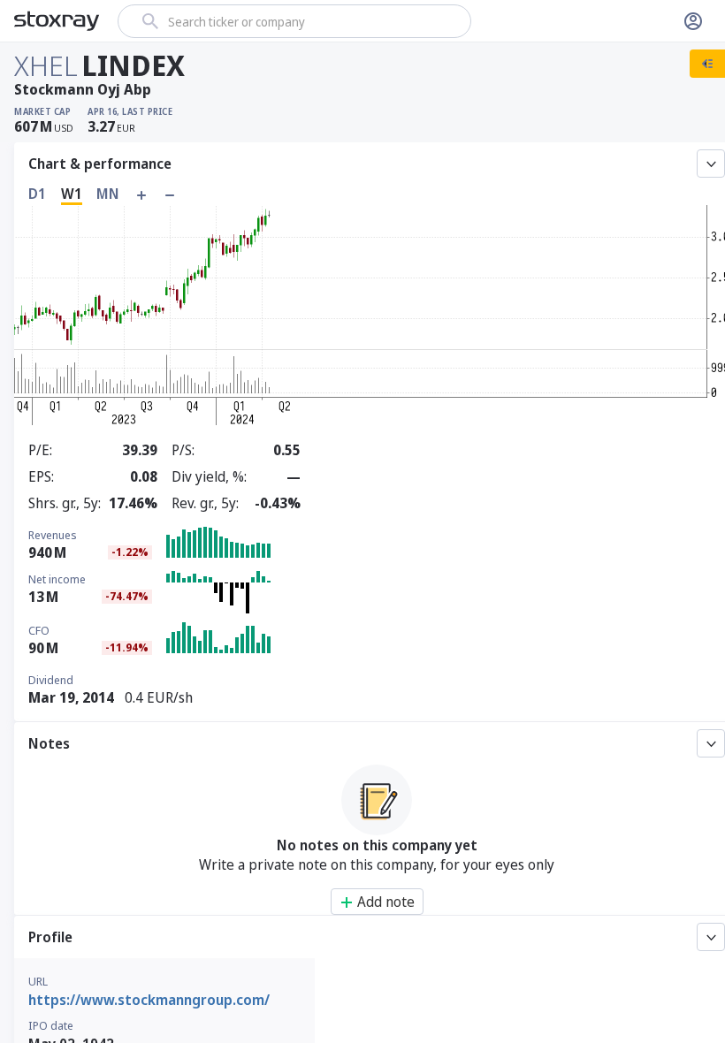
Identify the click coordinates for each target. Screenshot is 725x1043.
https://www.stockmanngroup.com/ (149, 999)
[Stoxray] (57, 21)
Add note (386, 901)
